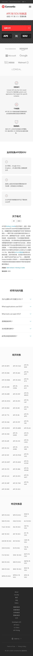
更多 (23, 1)
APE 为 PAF (5, 455)
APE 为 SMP (5, 483)
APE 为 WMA (6, 380)
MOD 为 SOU (17, 569)
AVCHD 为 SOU (6, 541)
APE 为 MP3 (5, 366)
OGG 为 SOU (17, 521)
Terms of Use (11, 646)
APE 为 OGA (5, 422)
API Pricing (16, 630)
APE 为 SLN (5, 476)
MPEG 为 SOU (6, 576)
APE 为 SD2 (16, 489)
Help (16, 600)
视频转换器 (16, 607)
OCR (16, 618)
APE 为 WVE (5, 489)
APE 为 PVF (16, 422)
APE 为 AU (27, 428)
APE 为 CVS (16, 441)
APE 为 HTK (5, 469)
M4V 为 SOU (17, 562)
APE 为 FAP (16, 394)
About (16, 592)
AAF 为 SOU (5, 534)
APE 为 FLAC (17, 366)
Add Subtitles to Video (15, 1)
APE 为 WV (16, 408)
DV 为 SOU (16, 548)
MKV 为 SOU (6, 569)
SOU (19, 221)
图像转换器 (16, 615)
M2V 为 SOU (6, 562)
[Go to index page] (8, 6)
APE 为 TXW (17, 483)
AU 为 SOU (27, 521)
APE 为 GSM (17, 462)
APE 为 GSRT (6, 462)
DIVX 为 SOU (6, 548)
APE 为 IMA (16, 469)
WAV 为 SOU (6, 521)
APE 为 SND (5, 434)
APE (14, 221)
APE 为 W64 (5, 408)
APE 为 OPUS (6, 401)
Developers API (16, 622)
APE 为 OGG (17, 380)
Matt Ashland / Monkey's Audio (15, 268)
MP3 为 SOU (6, 515)
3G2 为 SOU (17, 527)
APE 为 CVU (5, 448)
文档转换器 (16, 612)
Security (16, 595)
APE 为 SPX (16, 401)
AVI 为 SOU (16, 541)
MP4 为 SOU (17, 515)
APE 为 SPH (16, 476)
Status (16, 603)
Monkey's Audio (11, 226)
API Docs (16, 625)
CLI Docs (16, 627)
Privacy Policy (22, 646)
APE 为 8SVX (6, 428)
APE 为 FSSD (17, 455)
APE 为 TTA (5, 415)
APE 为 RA (16, 415)
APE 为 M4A (5, 373)
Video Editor (5, 1)
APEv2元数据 (19, 252)
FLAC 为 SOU (6, 527)
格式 (16, 597)
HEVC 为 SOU (17, 555)
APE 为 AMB (17, 428)
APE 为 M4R (5, 387)
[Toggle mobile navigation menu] (30, 6)
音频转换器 (16, 610)
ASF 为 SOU (16, 534)
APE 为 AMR (6, 394)
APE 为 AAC (16, 373)
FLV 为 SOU (5, 555)
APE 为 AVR (5, 441)
